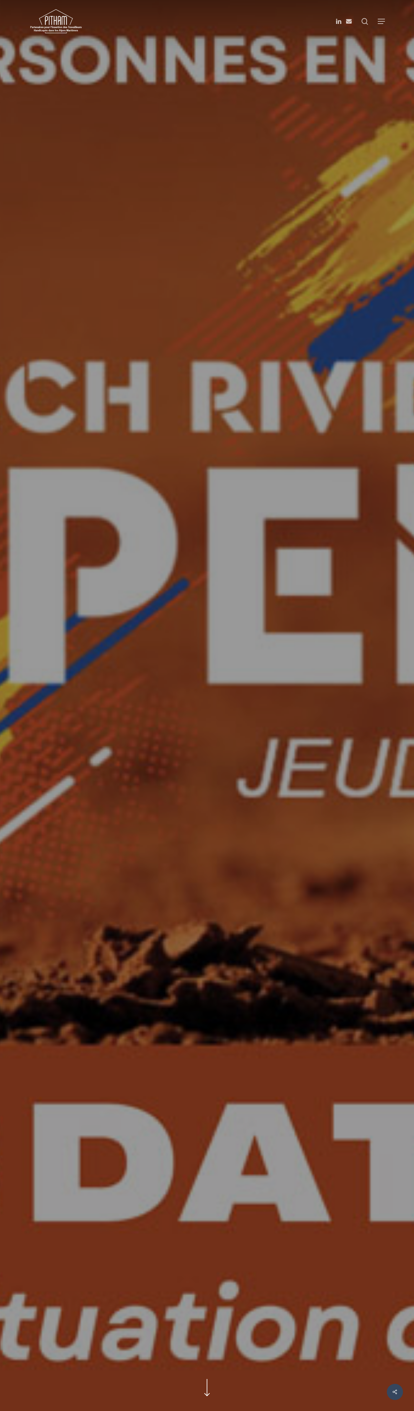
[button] (381, 21)
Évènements (207, 763)
